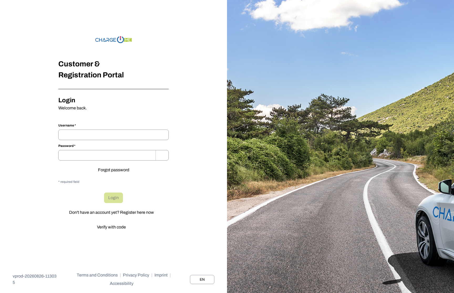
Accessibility (121, 283)
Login (113, 197)
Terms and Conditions (97, 275)
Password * (66, 145)
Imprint (161, 275)
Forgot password (113, 170)
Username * (67, 125)
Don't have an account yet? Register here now (111, 212)
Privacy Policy (136, 275)
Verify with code (111, 227)
